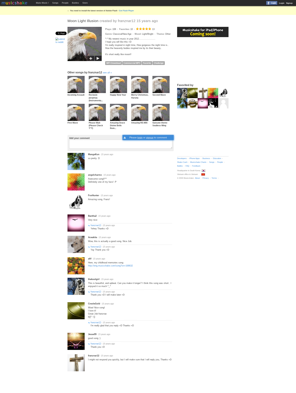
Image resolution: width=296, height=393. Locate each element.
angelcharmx (95, 175)
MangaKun (93, 154)
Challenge (159, 63)
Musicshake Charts (198, 162)
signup (149, 137)
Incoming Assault (75, 95)
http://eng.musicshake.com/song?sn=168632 (110, 265)
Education (217, 158)
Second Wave (159, 95)
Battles (75, 3)
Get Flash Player (126, 11)
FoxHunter (93, 195)
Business (206, 158)
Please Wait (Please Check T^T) (96, 125)
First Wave (72, 123)
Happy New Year (118, 95)
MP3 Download (113, 63)
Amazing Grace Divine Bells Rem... (117, 125)
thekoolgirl (94, 279)
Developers (182, 158)
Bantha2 (92, 216)
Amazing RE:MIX (139, 123)
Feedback (196, 166)
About (197, 178)
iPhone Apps (194, 158)
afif (89, 258)
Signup (289, 3)
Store (85, 3)
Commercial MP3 (132, 63)
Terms (214, 178)
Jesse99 (92, 334)
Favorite (147, 63)
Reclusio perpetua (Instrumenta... (96, 98)
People (65, 3)
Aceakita (92, 237)
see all (106, 72)
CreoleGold (94, 303)
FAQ (187, 166)
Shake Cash (182, 162)
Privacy (205, 178)
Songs (55, 3)
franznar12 (126, 21)
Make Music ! (42, 3)
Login (281, 3)
